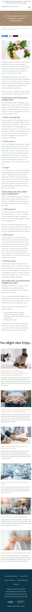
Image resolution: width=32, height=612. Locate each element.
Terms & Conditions (9, 580)
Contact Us (16, 584)
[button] (29, 7)
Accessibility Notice (22, 580)
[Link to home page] (13, 6)
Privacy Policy (23, 576)
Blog (16, 28)
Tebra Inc (15, 576)
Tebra (23, 606)
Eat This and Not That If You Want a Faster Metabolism (16, 28)
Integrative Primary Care (7, 28)
